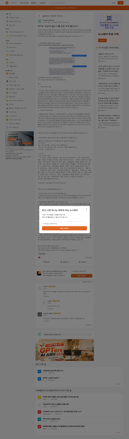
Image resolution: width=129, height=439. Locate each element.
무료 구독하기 (64, 228)
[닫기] (86, 209)
